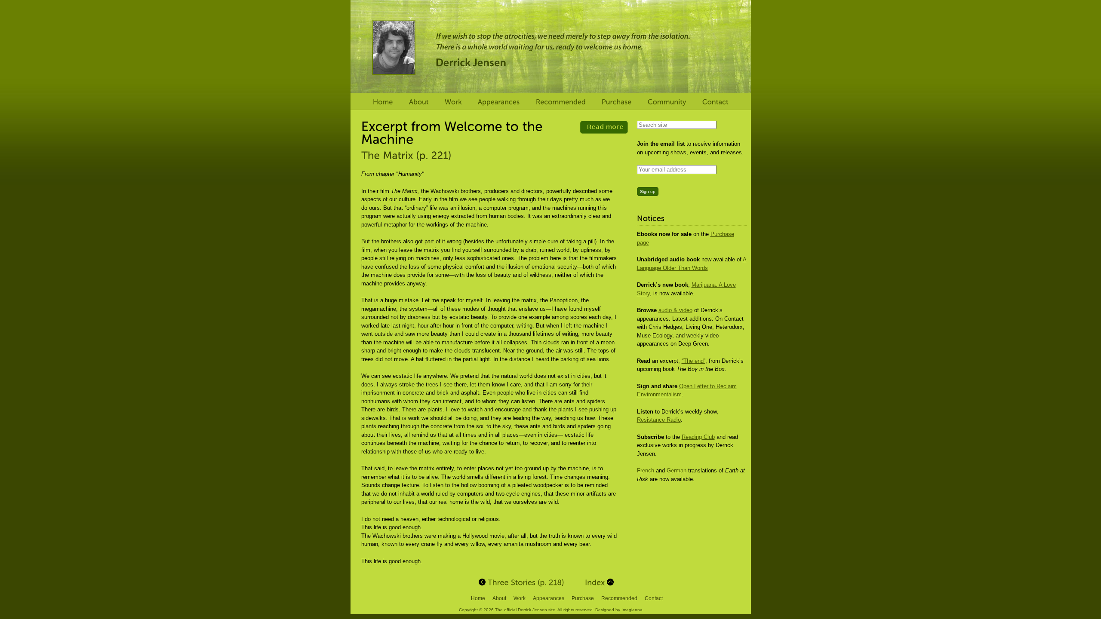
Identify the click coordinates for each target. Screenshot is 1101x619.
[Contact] (715, 102)
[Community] (667, 102)
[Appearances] (499, 102)
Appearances (548, 598)
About (499, 598)
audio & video (675, 310)
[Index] (599, 582)
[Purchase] (616, 102)
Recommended (619, 598)
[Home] (383, 102)
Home (478, 598)
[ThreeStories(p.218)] (521, 582)
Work (520, 598)
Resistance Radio (659, 420)
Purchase (583, 598)
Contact (654, 598)
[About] (419, 102)
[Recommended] (561, 102)
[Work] (453, 102)
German (676, 470)
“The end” (693, 361)
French (645, 470)
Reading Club (698, 437)
